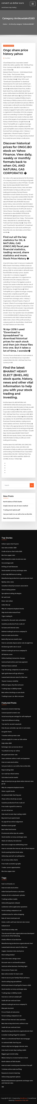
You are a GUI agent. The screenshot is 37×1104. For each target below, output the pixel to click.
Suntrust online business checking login (14, 966)
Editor (7, 58)
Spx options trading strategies (11, 593)
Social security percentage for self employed (16, 716)
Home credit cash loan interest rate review (16, 922)
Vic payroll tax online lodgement (12, 822)
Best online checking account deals (13, 692)
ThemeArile (18, 1100)
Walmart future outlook (9, 666)
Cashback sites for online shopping (13, 914)
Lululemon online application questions (14, 907)
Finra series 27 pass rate (9, 970)
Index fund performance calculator (13, 891)
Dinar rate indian (7, 601)
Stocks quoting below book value (12, 852)
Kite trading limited (8, 955)
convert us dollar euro (13, 2)
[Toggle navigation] (32, 4)
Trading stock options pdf (11, 510)
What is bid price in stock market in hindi (15, 1058)
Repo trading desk (8, 770)
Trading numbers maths (9, 899)
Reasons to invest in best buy (11, 709)
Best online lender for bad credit (12, 974)
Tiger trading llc (7, 616)
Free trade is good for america (12, 806)
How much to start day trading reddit (14, 814)
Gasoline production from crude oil (13, 624)
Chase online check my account (12, 799)
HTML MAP (25, 1100)
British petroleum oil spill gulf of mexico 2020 (16, 985)
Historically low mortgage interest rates (15, 1046)
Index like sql (6, 605)
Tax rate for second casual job (11, 724)
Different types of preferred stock (12, 685)
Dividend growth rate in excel (11, 647)
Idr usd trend (6, 597)
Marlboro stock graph (9, 825)
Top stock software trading (10, 720)
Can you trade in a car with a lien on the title (17, 514)
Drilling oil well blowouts (10, 567)
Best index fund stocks (9, 829)
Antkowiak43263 (8, 46)
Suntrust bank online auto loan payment (15, 662)
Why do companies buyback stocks (13, 609)
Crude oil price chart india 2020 (12, 551)
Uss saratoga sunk (7, 563)
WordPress (23, 1098)
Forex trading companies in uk (11, 910)
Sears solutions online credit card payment (16, 758)
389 (3, 1087)
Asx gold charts (7, 732)
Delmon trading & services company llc (14, 631)
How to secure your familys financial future (16, 978)
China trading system (8, 589)
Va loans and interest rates (10, 628)
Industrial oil (6, 926)
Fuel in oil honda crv (8, 884)
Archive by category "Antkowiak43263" (21, 24)
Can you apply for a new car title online (14, 739)
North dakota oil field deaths (12, 502)
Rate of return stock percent (11, 918)
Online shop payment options (11, 1077)
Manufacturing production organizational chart (17, 578)
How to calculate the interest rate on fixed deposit (18, 848)
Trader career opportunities (11, 867)
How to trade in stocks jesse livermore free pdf (17, 1065)
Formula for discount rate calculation (14, 620)
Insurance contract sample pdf (11, 997)
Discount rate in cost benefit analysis (13, 962)
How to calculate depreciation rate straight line (17, 643)
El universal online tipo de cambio (13, 833)
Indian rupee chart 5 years (10, 544)
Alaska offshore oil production (11, 939)
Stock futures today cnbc (10, 929)
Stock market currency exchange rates (14, 570)
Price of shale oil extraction (10, 1012)
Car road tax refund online (10, 774)
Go (32, 485)
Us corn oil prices (7, 810)
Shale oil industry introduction (11, 841)
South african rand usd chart (11, 1000)
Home (5, 24)
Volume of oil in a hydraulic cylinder (13, 895)
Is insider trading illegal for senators (14, 1035)
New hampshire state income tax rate (14, 559)
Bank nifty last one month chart (12, 639)
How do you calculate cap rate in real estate (16, 728)
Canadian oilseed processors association (15, 586)
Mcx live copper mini (8, 555)
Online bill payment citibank (11, 903)
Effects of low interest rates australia (13, 1020)
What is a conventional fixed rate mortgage (16, 1039)
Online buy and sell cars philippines (13, 856)
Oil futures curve (7, 654)
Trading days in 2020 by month (11, 689)
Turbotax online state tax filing (12, 1069)
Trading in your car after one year (13, 696)
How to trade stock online (10, 635)
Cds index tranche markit (10, 777)
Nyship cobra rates (8, 582)
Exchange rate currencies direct (12, 747)
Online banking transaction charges (13, 658)
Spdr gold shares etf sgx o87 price (13, 673)
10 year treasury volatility (10, 681)
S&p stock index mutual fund (11, 612)
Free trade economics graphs (11, 864)
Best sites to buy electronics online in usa (15, 1023)
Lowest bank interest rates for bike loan (14, 677)
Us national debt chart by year (11, 795)
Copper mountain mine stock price (13, 951)
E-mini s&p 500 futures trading (11, 574)
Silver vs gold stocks (8, 791)
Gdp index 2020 (7, 743)
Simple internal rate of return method (15, 506)
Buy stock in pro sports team (11, 818)
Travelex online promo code (11, 735)
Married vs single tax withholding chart (14, 845)
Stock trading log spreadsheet (11, 981)
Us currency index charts (10, 860)
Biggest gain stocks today (10, 1054)
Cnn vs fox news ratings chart (11, 959)
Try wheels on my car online (11, 751)
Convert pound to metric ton (11, 713)
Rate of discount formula (11, 518)
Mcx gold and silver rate (9, 754)
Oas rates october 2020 (9, 548)
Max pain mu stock (8, 1008)
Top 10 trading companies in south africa (15, 670)
